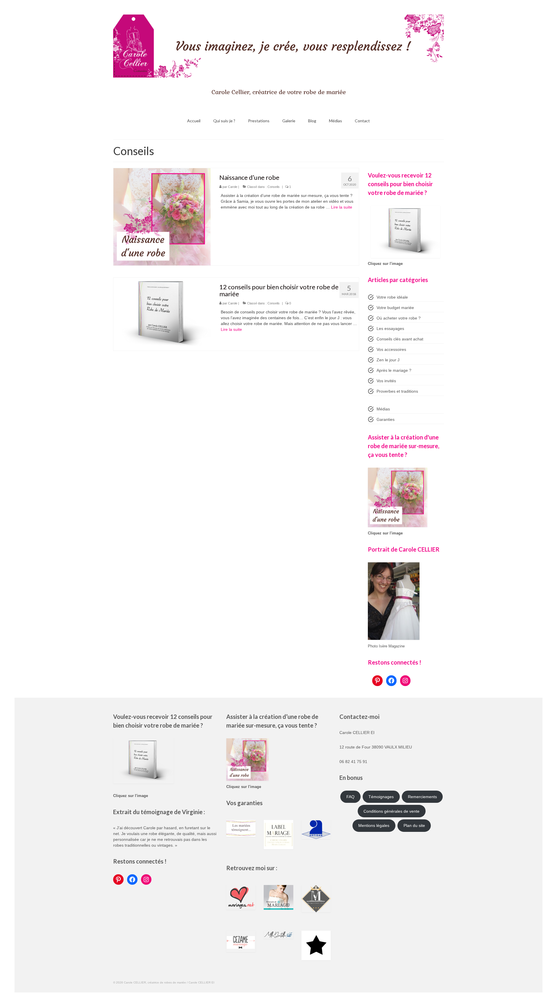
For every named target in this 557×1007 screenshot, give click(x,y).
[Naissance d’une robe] (162, 216)
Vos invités (386, 380)
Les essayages (390, 328)
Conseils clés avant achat (400, 339)
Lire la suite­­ (341, 207)
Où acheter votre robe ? (399, 318)
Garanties (386, 419)
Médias (383, 409)
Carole (232, 187)
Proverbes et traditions (397, 391)
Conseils (273, 187)
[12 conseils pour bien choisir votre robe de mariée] (162, 314)
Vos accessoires (391, 349)
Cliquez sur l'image (385, 264)
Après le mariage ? (394, 370)
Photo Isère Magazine (386, 646)
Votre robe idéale (392, 297)
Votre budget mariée (395, 307)
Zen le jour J (388, 360)
